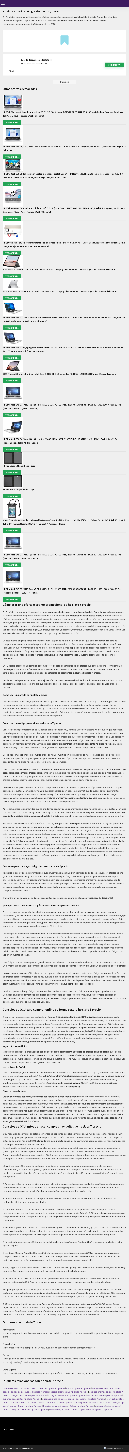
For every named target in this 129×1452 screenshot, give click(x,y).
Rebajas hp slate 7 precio (55, 1406)
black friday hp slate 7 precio (63, 1409)
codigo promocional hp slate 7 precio (69, 1391)
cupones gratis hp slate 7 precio (58, 1399)
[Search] (125, 3)
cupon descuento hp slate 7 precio (104, 1395)
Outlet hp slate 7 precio (30, 1406)
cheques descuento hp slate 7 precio (29, 1409)
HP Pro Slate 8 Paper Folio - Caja (18, 489)
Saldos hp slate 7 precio (82, 1406)
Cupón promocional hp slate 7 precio (92, 1402)
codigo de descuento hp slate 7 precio (30, 1391)
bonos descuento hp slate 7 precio (20, 1388)
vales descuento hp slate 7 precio (27, 1402)
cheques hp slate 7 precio (52, 1388)
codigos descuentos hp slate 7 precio (67, 1395)
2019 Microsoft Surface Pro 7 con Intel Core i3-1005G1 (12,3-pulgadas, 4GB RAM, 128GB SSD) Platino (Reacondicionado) (60, 374)
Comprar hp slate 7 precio (59, 1402)
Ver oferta (114, 65)
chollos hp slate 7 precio (78, 1388)
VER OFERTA (12, 123)
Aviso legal (9, 1430)
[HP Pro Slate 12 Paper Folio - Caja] (13, 453)
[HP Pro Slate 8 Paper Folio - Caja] (13, 476)
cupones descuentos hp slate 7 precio (22, 1399)
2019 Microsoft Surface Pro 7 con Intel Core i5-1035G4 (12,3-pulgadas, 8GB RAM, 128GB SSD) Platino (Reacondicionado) (60, 291)
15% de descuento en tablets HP (36, 60)
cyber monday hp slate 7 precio (96, 1409)
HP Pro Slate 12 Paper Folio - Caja (19, 466)
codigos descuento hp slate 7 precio (29, 1395)
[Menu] (3, 3)
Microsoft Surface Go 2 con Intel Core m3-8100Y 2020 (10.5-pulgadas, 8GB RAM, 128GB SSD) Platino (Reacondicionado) (59, 269)
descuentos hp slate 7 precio (90, 1399)
